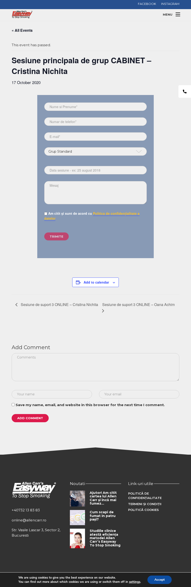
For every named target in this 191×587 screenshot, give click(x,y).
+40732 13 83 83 (26, 510)
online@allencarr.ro (29, 520)
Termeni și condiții (144, 504)
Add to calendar (96, 282)
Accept (159, 579)
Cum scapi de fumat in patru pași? (103, 515)
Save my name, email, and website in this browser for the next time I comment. (90, 405)
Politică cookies (143, 510)
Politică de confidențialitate (145, 496)
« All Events (22, 30)
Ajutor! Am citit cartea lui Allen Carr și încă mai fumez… (103, 498)
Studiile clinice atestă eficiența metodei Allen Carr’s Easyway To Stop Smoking (105, 538)
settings (134, 582)
